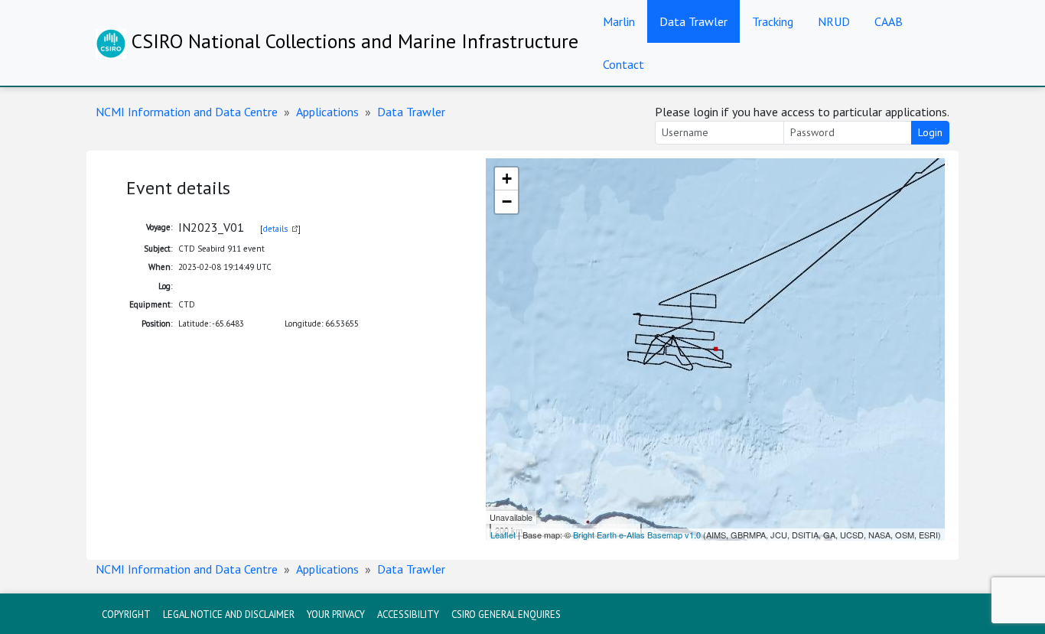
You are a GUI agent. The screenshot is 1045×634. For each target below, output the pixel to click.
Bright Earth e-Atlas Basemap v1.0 (637, 534)
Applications (327, 111)
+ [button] (507, 178)
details (275, 228)
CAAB (888, 21)
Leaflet (503, 534)
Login (930, 132)
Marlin (619, 21)
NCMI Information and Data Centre (187, 111)
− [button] (507, 201)
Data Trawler (693, 21)
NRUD (834, 21)
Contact (623, 64)
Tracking (772, 21)
